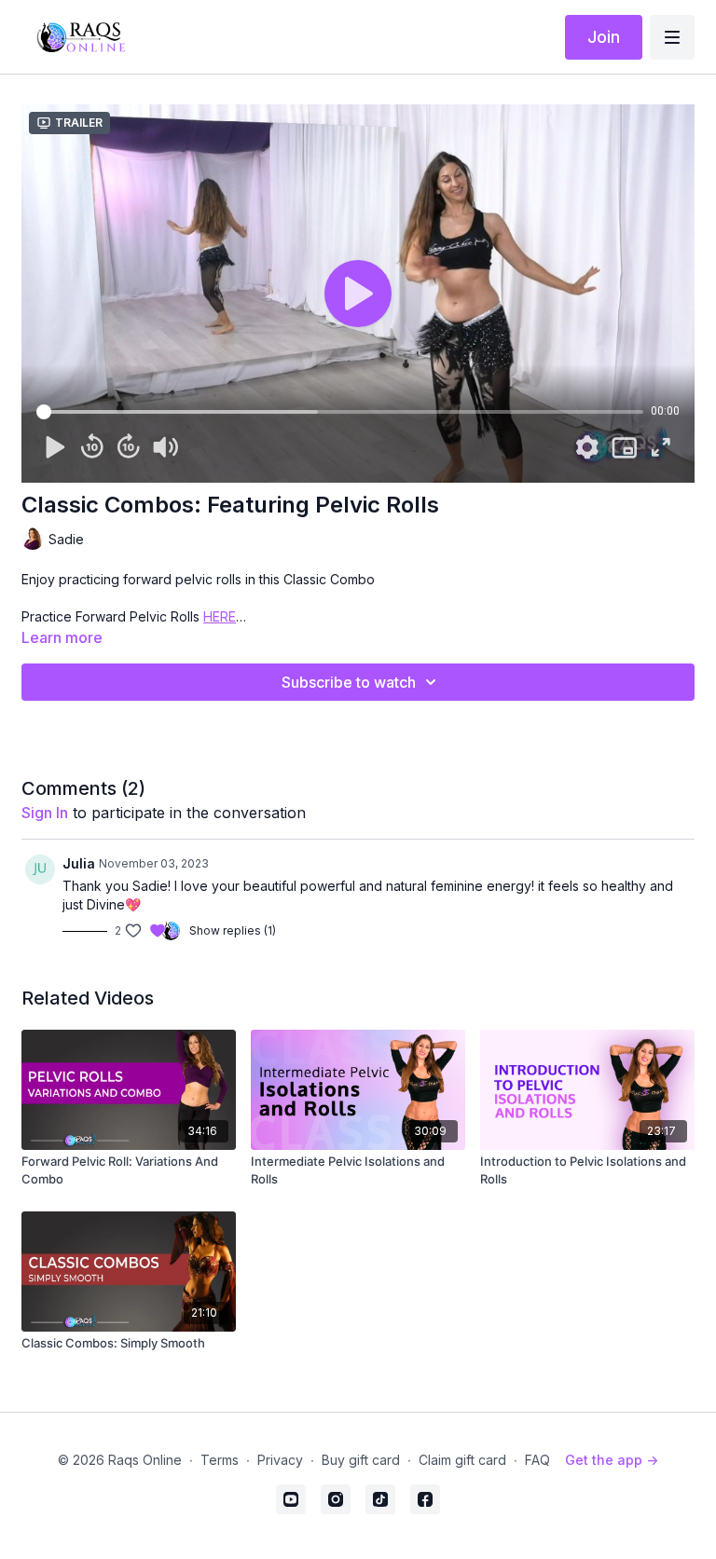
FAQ (537, 1460)
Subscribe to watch (349, 682)
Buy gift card (361, 1460)
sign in (44, 812)
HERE (219, 616)
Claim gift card (462, 1460)
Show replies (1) (232, 930)
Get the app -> (611, 1460)
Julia (78, 863)
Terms (219, 1460)
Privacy (280, 1460)
